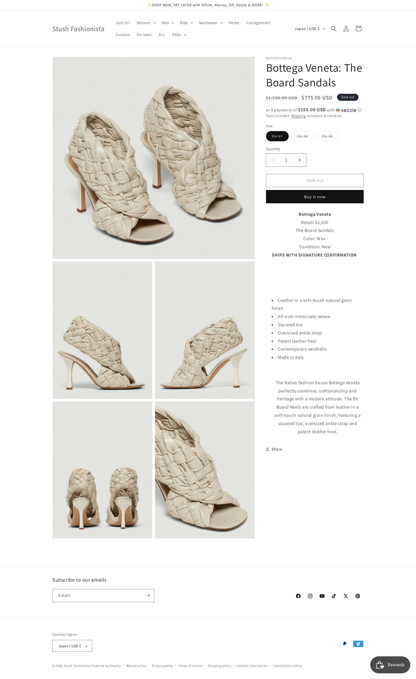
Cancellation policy (287, 666)
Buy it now (315, 196)
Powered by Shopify (106, 666)
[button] (145, 23)
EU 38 (305, 137)
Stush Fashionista (77, 666)
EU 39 (330, 137)
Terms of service (190, 666)
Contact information (252, 666)
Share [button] (277, 449)
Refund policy (136, 666)
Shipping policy (219, 666)
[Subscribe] (147, 595)
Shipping (298, 116)
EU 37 (280, 137)
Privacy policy (162, 666)
